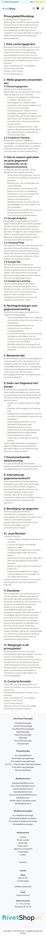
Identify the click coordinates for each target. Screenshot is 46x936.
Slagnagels (23, 738)
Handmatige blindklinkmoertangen (22, 818)
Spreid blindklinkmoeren (23, 792)
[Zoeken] (34, 8)
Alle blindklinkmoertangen (23, 824)
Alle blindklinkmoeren (23, 803)
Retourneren (23, 846)
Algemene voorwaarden (23, 849)
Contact (23, 837)
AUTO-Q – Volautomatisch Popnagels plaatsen (23, 764)
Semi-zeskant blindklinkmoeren (23, 786)
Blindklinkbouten (22, 798)
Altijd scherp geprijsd (12, 2)
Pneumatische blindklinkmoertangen (23, 821)
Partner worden (23, 840)
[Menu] (43, 8)
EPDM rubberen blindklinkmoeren (23, 801)
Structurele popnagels (23, 741)
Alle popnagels (23, 743)
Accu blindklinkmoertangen (23, 815)
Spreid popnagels (23, 732)
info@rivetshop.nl (23, 895)
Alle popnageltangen (23, 770)
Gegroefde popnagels (22, 735)
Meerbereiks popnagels (23, 726)
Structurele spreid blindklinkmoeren (23, 795)
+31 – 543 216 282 (23, 904)
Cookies (23, 855)
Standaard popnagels (23, 723)
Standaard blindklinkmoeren (23, 783)
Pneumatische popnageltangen (23, 761)
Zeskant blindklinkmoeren (23, 789)
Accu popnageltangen (23, 755)
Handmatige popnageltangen (23, 758)
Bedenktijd (23, 843)
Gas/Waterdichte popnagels (23, 729)
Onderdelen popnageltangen (23, 767)
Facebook (23, 862)
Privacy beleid (23, 852)
